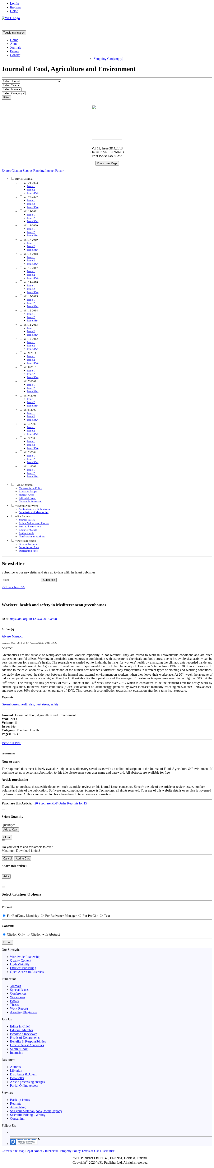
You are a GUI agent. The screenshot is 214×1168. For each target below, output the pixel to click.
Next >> (19, 587)
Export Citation (12, 170)
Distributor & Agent (23, 1074)
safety (55, 704)
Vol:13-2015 (30, 296)
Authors (15, 1067)
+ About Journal (24, 484)
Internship (16, 1052)
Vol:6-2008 (29, 395)
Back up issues (20, 1100)
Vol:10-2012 (30, 338)
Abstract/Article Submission (35, 509)
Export (7, 942)
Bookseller (17, 1078)
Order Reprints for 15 (73, 803)
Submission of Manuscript (33, 512)
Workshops (17, 997)
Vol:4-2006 (29, 423)
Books (14, 51)
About (14, 43)
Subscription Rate (29, 547)
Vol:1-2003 (29, 466)
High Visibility (19, 964)
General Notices (28, 544)
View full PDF (11, 743)
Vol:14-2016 (30, 282)
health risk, (27, 704)
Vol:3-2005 (29, 438)
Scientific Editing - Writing (27, 1115)
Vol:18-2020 (30, 225)
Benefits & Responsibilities (28, 1041)
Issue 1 (31, 186)
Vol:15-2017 (30, 268)
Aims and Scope (28, 491)
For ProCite (90, 915)
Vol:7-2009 (29, 381)
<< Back (8, 587)
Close (6, 837)
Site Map (18, 1151)
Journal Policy (27, 519)
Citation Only (16, 934)
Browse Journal (24, 178)
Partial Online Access (24, 1085)
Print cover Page (107, 163)
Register (15, 7)
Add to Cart (10, 829)
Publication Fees (28, 550)
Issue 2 (31, 189)
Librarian (16, 1070)
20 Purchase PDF (46, 803)
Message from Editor (30, 488)
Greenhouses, (11, 704)
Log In (14, 3)
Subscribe (49, 579)
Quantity (8, 825)
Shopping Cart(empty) (108, 58)
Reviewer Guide (28, 529)
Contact (15, 55)
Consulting (17, 1118)
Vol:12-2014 (30, 310)
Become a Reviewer (23, 1034)
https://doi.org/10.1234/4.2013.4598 (33, 619)
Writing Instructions (30, 526)
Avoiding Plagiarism (23, 1012)
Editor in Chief (20, 1026)
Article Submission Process (34, 523)
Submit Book (19, 1049)
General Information (30, 501)
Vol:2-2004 (29, 452)
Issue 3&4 (32, 192)
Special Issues (19, 989)
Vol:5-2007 (29, 409)
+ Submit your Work (26, 505)
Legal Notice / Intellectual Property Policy (53, 1151)
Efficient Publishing (23, 968)
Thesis (14, 1004)
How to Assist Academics (27, 1045)
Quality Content (20, 960)
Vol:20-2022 (30, 197)
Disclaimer (107, 1151)
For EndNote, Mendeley (23, 915)
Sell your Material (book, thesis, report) (36, 1111)
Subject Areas (26, 494)
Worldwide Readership (25, 956)
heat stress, (43, 704)
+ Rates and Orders (25, 540)
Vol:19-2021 (30, 211)
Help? (14, 11)
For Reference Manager (60, 915)
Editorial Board (27, 498)
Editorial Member (21, 1030)
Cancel (7, 858)
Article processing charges (27, 1082)
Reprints (15, 1103)
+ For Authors (23, 516)
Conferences (18, 993)
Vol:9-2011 (29, 353)
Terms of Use (90, 1151)
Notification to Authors (32, 536)
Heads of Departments (24, 1037)
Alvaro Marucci (12, 636)
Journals (15, 47)
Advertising (17, 1107)
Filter (6, 97)
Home (14, 40)
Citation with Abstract (45, 934)
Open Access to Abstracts (27, 972)
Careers (7, 1151)
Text (106, 915)
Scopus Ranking (34, 170)
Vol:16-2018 (30, 253)
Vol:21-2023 (30, 182)
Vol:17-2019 (30, 239)
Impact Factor (54, 170)
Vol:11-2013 (30, 324)
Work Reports (19, 1008)
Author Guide (26, 533)
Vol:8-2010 (29, 367)
